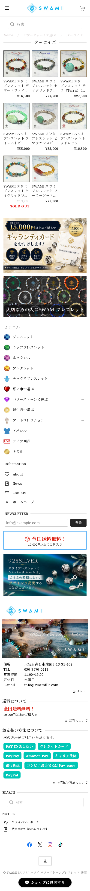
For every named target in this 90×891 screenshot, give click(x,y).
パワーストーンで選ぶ (30, 399)
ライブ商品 (21, 441)
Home (8, 35)
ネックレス (21, 358)
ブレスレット (23, 337)
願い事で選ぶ (23, 389)
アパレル (20, 431)
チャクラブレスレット (30, 379)
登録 (78, 522)
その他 (18, 452)
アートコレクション (28, 420)
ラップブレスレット (28, 347)
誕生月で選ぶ (23, 410)
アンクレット (23, 368)
